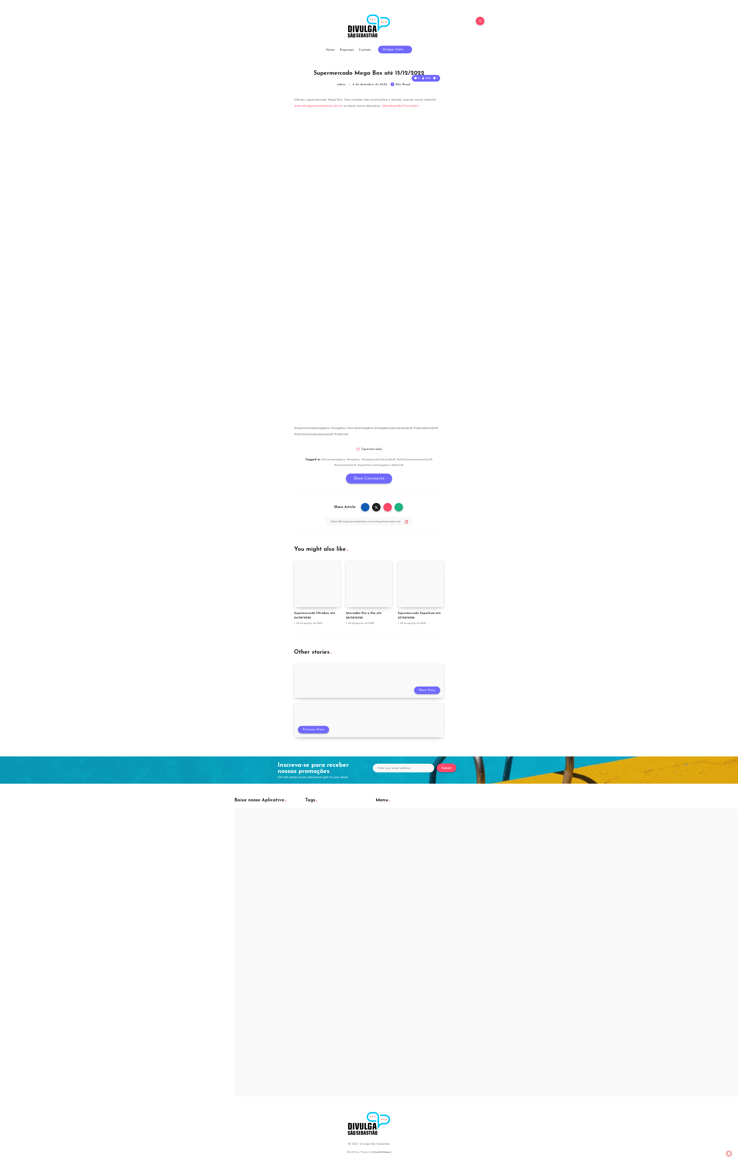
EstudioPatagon (381, 1152)
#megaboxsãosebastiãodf (379, 459)
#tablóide (397, 465)
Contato (365, 49)
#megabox (353, 459)
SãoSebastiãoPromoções (401, 106)
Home (330, 49)
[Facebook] (257, 21)
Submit (446, 768)
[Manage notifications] (729, 1153)
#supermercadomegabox (374, 465)
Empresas (347, 49)
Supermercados (371, 449)
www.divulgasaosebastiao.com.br (318, 106)
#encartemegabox (333, 459)
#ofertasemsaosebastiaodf (414, 459)
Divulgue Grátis (393, 49)
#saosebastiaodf (345, 465)
